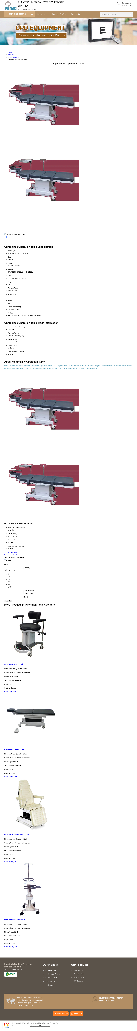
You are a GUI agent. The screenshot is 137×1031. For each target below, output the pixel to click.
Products (11, 54)
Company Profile (59, 14)
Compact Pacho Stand (14, 920)
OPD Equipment (79, 981)
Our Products (17, 14)
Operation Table (13, 57)
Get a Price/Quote (10, 691)
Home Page (42, 14)
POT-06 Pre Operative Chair (16, 835)
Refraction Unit (79, 970)
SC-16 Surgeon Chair (14, 664)
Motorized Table (79, 977)
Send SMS (78, 1013)
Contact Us (75, 14)
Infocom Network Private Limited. (40, 1026)
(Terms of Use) (54, 1023)
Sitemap (51, 985)
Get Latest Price (13, 552)
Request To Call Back (11, 555)
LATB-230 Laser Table (14, 749)
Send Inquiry (62, 1013)
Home (10, 52)
